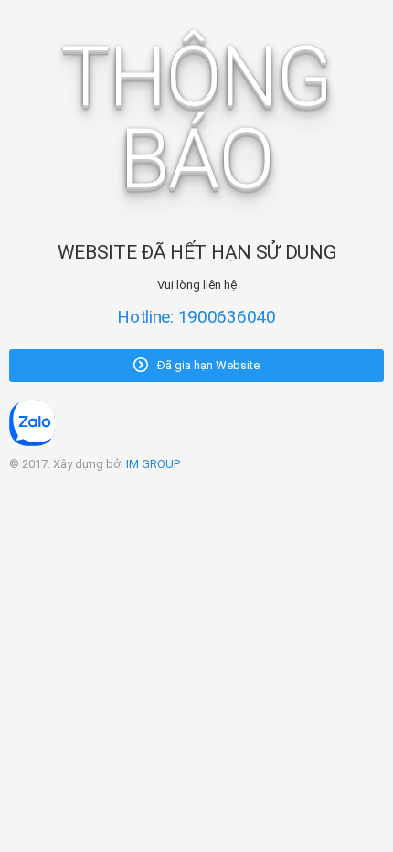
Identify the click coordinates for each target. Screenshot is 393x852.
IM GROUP (153, 464)
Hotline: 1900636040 (196, 316)
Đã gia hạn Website (207, 365)
